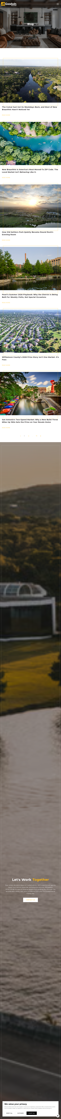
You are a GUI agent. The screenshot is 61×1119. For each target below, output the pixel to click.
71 (36, 436)
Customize (20, 1113)
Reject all (9, 1113)
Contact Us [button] (30, 900)
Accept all (32, 1113)
